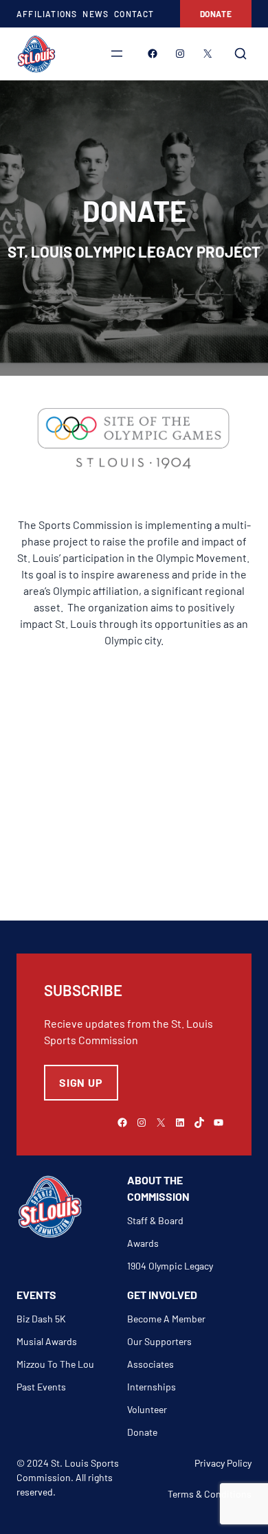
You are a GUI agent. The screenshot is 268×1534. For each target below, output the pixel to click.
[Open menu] (117, 53)
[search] (241, 53)
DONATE (216, 14)
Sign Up (81, 1082)
